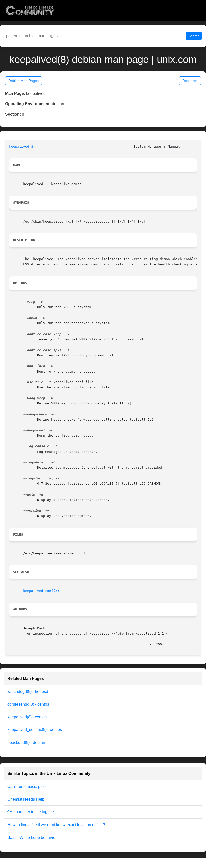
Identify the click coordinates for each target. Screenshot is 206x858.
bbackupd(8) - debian (26, 742)
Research (190, 81)
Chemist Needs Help (25, 799)
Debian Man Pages (23, 81)
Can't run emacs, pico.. (27, 786)
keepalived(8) (22, 146)
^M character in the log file (30, 812)
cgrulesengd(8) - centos (28, 704)
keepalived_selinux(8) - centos (34, 729)
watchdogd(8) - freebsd (27, 691)
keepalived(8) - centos (27, 717)
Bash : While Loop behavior (32, 837)
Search (194, 36)
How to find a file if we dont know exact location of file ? (56, 825)
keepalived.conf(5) (41, 591)
